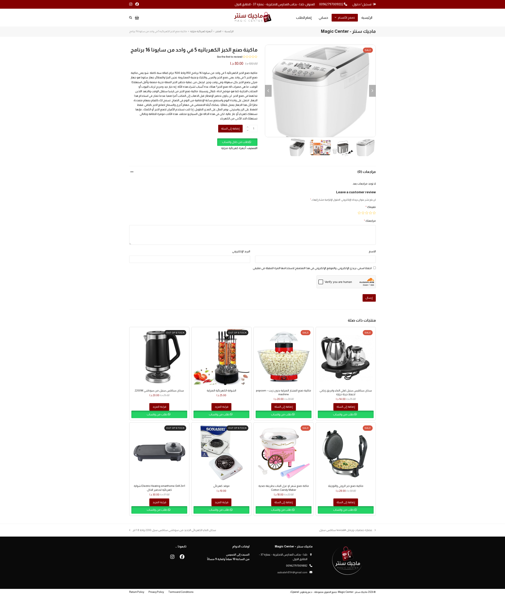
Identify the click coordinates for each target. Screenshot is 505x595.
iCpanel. (294, 591)
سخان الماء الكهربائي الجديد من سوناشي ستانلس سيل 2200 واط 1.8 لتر (174, 530)
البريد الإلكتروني (241, 251)
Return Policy (136, 591)
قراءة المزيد (221, 406)
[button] (237, 142)
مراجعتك (370, 220)
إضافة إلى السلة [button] (346, 406)
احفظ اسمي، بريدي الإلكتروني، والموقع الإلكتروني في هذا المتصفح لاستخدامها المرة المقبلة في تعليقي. (312, 268)
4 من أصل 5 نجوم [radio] (363, 212)
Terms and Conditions (180, 591)
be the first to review (230, 56)
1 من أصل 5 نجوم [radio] (374, 212)
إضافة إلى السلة (230, 128)
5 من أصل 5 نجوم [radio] (359, 212)
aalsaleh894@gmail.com (292, 572)
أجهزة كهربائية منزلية (233, 148)
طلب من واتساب (343, 414)
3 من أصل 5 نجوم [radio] (366, 212)
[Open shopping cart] (136, 18)
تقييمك (371, 206)
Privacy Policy (156, 591)
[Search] (130, 17)
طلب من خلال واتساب (235, 142)
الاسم (372, 251)
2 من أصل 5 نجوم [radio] (370, 212)
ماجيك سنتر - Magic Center (353, 591)
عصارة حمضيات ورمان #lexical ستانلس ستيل (347, 530)
